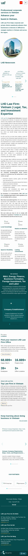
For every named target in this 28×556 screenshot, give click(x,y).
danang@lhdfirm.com (6, 544)
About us (4, 403)
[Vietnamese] (21, 2)
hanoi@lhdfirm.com (5, 533)
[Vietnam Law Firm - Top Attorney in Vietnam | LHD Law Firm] (4, 2)
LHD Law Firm (4, 118)
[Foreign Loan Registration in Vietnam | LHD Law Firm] (7, 74)
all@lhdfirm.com (5, 522)
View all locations (6, 354)
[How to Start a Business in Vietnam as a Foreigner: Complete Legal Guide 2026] (20, 74)
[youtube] (15, 509)
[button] (26, 81)
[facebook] (12, 509)
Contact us (17, 214)
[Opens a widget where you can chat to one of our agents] (23, 553)
